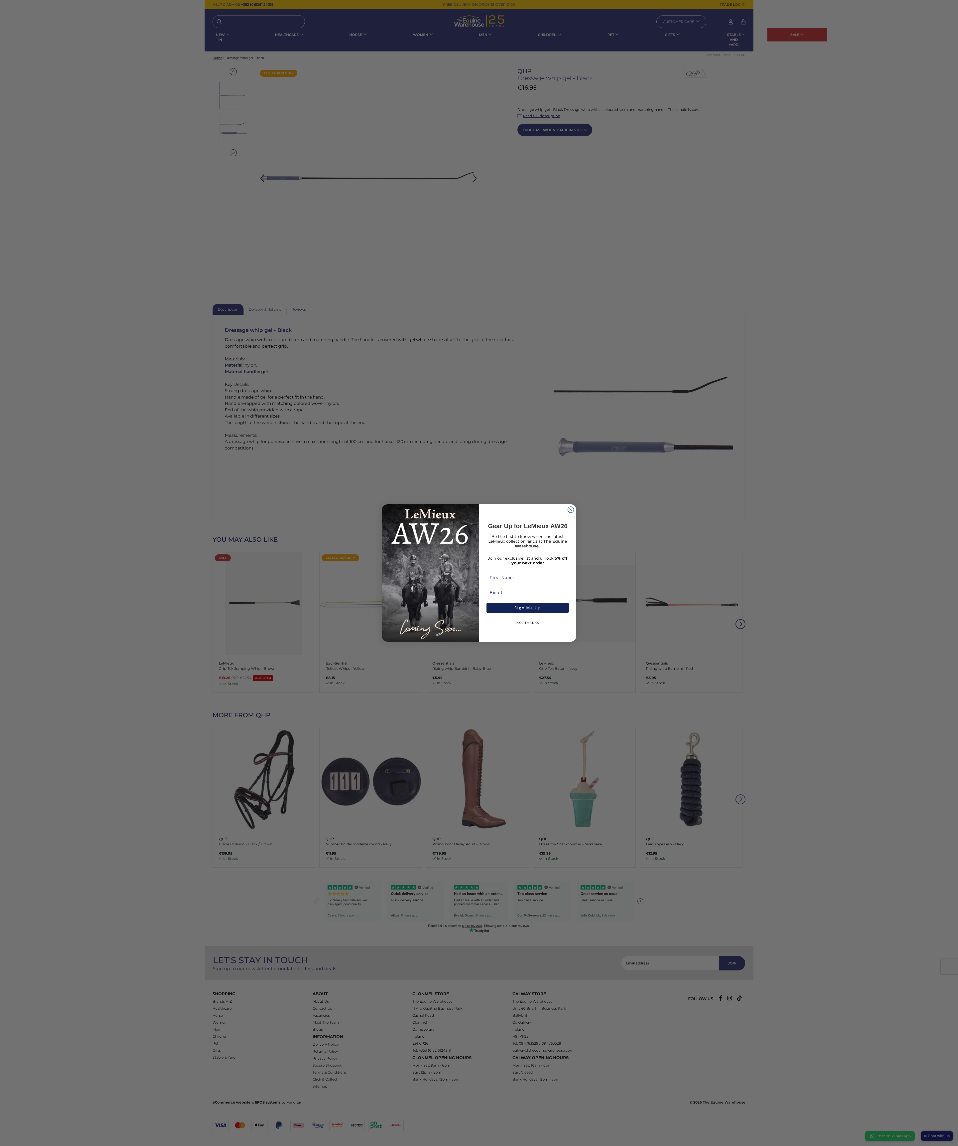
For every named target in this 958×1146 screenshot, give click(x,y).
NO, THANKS (527, 623)
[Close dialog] (571, 510)
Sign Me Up (527, 608)
